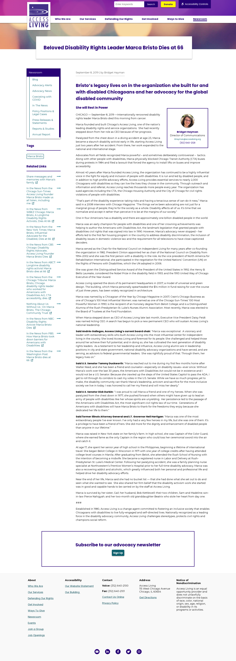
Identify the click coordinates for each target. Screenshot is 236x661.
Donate (168, 4)
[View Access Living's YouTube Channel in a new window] (97, 651)
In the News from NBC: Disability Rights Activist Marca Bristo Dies (40, 323)
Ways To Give (36, 610)
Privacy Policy (110, 603)
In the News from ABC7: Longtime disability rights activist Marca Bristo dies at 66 (41, 267)
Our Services (88, 19)
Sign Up (118, 553)
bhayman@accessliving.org (187, 139)
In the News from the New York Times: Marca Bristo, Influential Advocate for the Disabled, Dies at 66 (40, 232)
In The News (40, 105)
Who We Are (63, 19)
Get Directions (148, 597)
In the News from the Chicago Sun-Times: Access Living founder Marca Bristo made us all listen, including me (39, 196)
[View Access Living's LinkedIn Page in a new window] (107, 651)
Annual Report (41, 134)
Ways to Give (175, 19)
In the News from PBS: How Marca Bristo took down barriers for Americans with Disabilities (40, 339)
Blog (35, 79)
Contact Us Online (113, 597)
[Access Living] (38, 26)
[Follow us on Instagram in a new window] (139, 651)
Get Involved (150, 19)
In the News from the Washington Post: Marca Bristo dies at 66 (39, 356)
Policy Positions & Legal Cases (43, 113)
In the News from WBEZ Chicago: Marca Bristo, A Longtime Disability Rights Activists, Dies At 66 (40, 215)
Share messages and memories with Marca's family (40, 179)
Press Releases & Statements (42, 122)
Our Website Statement (79, 586)
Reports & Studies (43, 128)
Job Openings (36, 635)
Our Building (72, 592)
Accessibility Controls (196, 4)
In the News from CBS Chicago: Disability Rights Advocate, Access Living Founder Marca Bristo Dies (40, 250)
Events (32, 623)
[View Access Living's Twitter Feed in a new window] (128, 651)
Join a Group (36, 629)
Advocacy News (42, 91)
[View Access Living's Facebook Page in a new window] (118, 651)
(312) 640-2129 (187, 142)
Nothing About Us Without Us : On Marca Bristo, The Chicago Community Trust (40, 308)
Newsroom (200, 19)
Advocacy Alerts (42, 85)
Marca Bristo (35, 156)
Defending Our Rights (119, 19)
